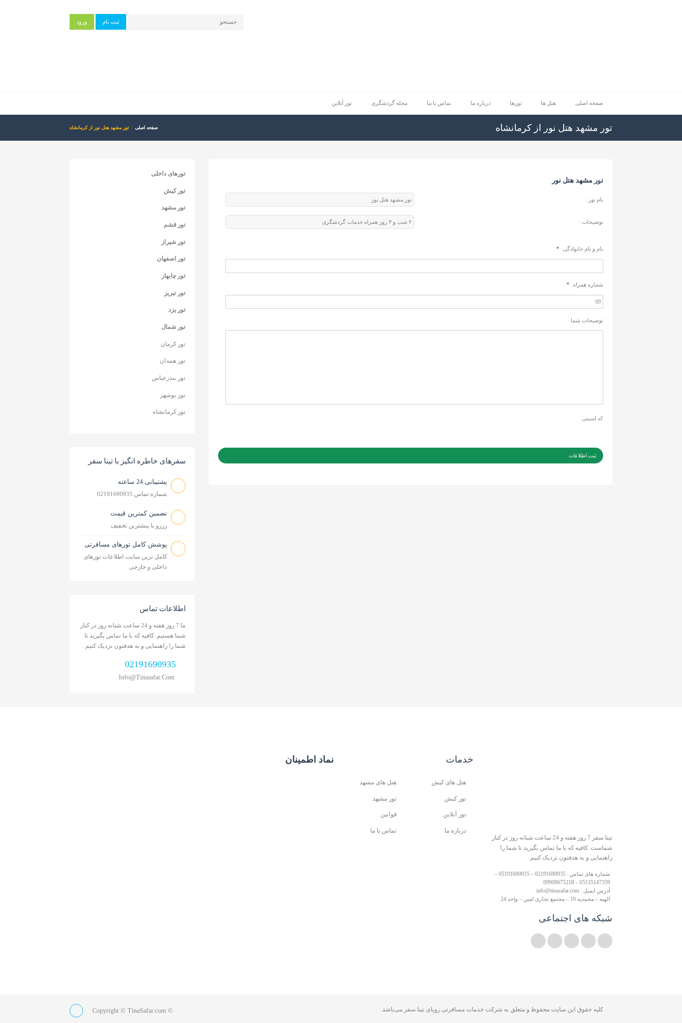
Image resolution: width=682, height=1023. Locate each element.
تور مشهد (173, 207)
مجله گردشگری (389, 103)
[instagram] (554, 940)
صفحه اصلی (589, 103)
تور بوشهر (173, 394)
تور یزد (177, 309)
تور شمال (173, 326)
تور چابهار (173, 275)
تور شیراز (173, 241)
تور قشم (175, 224)
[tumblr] (538, 940)
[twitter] (605, 940)
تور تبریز (175, 292)
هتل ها (548, 103)
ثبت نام (111, 22)
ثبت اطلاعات (582, 455)
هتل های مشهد (378, 782)
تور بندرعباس (169, 377)
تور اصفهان (171, 258)
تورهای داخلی (168, 173)
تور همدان (173, 360)
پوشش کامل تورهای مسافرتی (125, 544)
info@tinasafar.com (146, 677)
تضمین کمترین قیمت (138, 513)
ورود (82, 22)
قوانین (388, 814)
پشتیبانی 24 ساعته (142, 481)
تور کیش (175, 190)
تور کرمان (173, 343)
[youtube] (571, 940)
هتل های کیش (448, 782)
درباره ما (480, 103)
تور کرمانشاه (169, 411)
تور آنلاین (342, 103)
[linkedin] (588, 940)
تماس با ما (439, 103)
